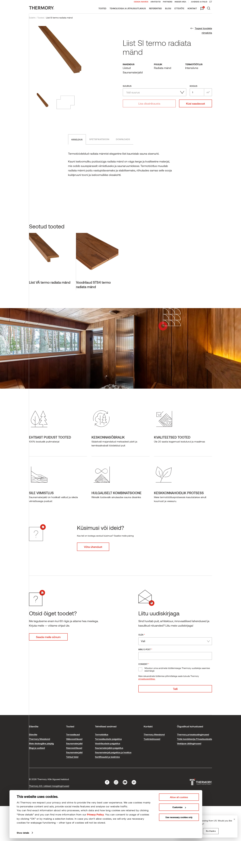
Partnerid (167, 2)
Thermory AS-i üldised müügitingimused (49, 786)
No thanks (211, 831)
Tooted (102, 8)
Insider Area (180, 2)
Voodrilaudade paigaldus (107, 743)
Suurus (127, 86)
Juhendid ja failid (199, 2)
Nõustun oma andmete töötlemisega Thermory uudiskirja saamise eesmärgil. (177, 669)
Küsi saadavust (195, 103)
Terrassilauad (73, 734)
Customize (177, 807)
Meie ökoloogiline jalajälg (41, 743)
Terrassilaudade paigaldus (108, 739)
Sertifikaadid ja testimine (107, 756)
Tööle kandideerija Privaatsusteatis (194, 739)
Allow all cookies (179, 797)
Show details (23, 832)
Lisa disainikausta (149, 103)
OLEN (141, 634)
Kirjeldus (77, 139)
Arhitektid (155, 2)
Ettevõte (179, 8)
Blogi (168, 8)
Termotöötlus (101, 734)
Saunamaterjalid (74, 743)
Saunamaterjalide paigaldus (109, 747)
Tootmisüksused (152, 739)
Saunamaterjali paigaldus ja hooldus (113, 752)
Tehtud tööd (72, 756)
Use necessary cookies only (178, 817)
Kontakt (192, 8)
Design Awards (141, 2)
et (210, 1)
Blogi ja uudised (37, 747)
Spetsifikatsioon (99, 139)
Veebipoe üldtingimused (189, 743)
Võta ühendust (93, 546)
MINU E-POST (145, 649)
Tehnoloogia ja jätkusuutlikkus (128, 8)
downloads (123, 139)
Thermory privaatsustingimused (193, 734)
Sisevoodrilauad (74, 747)
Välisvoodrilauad (74, 739)
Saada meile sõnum (48, 637)
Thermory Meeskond (39, 739)
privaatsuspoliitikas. (146, 679)
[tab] (77, 139)
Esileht (32, 17)
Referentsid (155, 8)
